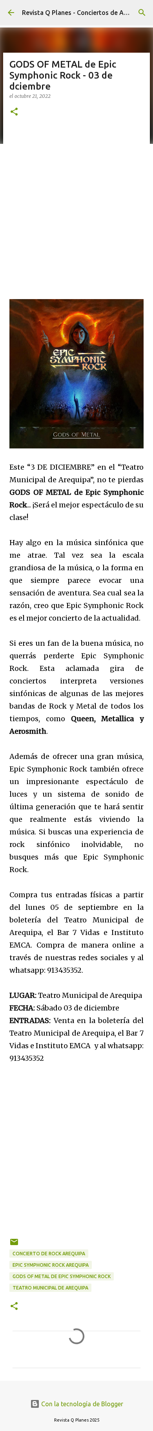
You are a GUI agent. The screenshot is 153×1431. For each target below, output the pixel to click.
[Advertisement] (76, 206)
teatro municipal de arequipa (50, 1287)
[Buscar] (142, 12)
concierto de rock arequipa (49, 1253)
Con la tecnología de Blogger (81, 1403)
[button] (14, 112)
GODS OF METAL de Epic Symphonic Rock (62, 1276)
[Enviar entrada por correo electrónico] (14, 1244)
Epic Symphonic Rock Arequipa (51, 1265)
